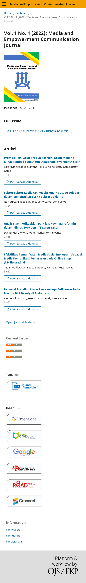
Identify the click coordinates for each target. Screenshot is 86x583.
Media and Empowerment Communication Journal (43, 4)
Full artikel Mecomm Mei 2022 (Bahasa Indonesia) (39, 131)
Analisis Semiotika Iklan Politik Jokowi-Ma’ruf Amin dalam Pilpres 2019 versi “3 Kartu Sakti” (40, 225)
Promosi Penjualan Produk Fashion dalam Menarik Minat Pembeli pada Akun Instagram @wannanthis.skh (42, 160)
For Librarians (14, 541)
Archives (21, 13)
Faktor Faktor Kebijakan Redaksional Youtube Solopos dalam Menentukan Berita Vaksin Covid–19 (42, 194)
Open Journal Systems (21, 322)
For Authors (13, 535)
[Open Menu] (4, 4)
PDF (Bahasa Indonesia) (24, 181)
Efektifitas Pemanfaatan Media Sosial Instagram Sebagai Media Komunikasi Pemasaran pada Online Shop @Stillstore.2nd (43, 258)
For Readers (13, 529)
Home (7, 13)
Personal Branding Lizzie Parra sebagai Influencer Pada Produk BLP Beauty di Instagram (42, 291)
